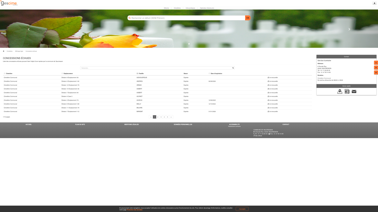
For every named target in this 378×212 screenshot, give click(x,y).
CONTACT (286, 124)
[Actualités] (347, 91)
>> (171, 117)
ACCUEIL (29, 124)
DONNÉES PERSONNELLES (183, 124)
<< (151, 117)
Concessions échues (31, 51)
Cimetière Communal (324, 78)
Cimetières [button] (177, 8)
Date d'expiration (216, 73)
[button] (28, 29)
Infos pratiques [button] (190, 8)
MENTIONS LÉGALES (131, 124)
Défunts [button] (166, 8)
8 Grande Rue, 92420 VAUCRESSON (266, 132)
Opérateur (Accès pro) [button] (207, 8)
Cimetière (8, 73)
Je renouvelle (273, 77)
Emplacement (68, 73)
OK (247, 17)
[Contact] (354, 91)
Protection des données (134, 210)
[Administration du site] (375, 3)
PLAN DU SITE (80, 124)
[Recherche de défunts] (339, 91)
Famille (141, 73)
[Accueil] (9, 3)
